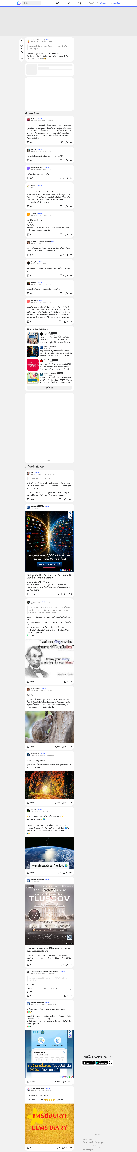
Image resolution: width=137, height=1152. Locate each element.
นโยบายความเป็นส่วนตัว (90, 1146)
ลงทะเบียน (116, 3)
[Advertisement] (68, 21)
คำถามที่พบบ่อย (99, 1142)
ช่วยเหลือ (90, 1142)
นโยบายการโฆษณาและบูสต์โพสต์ (92, 1144)
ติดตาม (48, 40)
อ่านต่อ (61, 495)
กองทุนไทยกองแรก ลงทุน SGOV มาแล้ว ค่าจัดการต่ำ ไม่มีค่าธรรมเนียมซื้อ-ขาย (49, 949)
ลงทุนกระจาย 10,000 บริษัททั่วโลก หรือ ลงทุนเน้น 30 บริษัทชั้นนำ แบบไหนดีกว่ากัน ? (49, 576)
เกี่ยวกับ (85, 1142)
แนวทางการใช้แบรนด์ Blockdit (91, 1148)
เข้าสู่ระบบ (104, 3)
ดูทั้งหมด (49, 388)
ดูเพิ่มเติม (35, 138)
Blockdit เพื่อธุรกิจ (88, 1150)
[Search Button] (23, 3)
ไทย (95, 1150)
